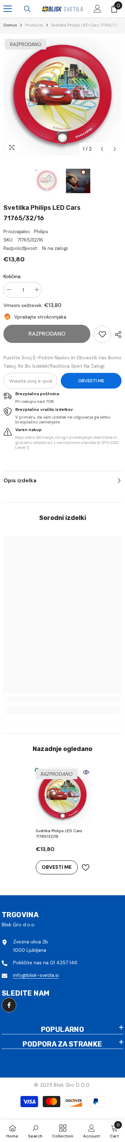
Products (34, 25)
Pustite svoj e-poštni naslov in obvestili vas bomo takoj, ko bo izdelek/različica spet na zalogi (62, 361)
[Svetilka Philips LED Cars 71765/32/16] (62, 796)
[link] (102, 334)
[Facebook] (9, 1005)
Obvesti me (91, 381)
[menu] (7, 9)
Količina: (12, 276)
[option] (62, 96)
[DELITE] (116, 334)
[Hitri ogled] (86, 772)
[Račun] (97, 9)
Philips (41, 231)
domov (10, 25)
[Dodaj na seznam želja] (85, 867)
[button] (102, 149)
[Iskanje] (27, 9)
